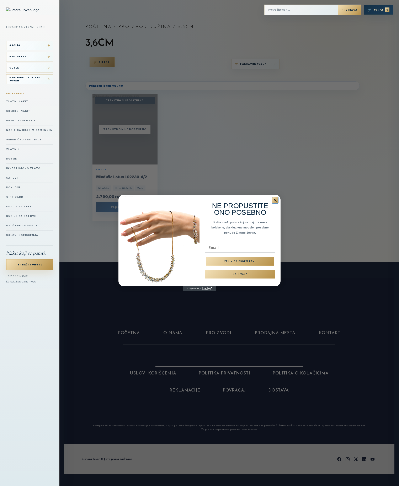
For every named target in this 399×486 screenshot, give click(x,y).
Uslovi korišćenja (22, 235)
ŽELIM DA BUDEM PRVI (240, 261)
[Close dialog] (275, 200)
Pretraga (349, 10)
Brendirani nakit (21, 120)
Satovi (12, 177)
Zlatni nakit (17, 101)
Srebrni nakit (18, 110)
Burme (11, 158)
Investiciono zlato (23, 168)
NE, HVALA (240, 274)
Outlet (15, 67)
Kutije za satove (21, 216)
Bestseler (17, 56)
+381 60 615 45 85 (17, 276)
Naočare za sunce (22, 225)
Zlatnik (13, 149)
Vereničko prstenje (23, 139)
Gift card (14, 196)
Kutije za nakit (19, 206)
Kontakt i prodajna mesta (21, 281)
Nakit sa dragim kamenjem (29, 130)
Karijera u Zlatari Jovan (24, 79)
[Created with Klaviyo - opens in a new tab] (199, 288)
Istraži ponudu (29, 264)
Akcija (14, 45)
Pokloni (13, 187)
